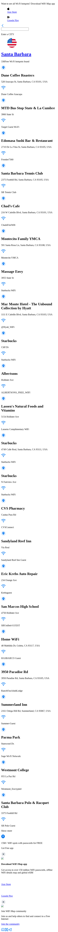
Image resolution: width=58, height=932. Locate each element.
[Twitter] (6, 930)
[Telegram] (10, 930)
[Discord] (3, 930)
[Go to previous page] (2, 26)
